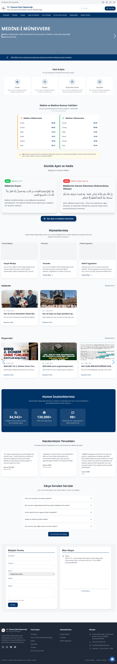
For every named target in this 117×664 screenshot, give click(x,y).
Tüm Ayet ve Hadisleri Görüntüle (60, 219)
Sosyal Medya (64, 634)
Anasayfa (6, 15)
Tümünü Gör (109, 286)
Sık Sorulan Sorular (60, 15)
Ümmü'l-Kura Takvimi (60, 111)
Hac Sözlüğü (46, 15)
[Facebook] (106, 2)
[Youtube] (110, 2)
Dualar (23, 15)
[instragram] (103, 2)
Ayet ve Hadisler (33, 15)
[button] (115, 36)
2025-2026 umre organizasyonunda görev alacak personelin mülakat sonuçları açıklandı (41, 57)
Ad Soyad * (11, 556)
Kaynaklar (34, 644)
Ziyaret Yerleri (85, 15)
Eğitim (33, 641)
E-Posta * (11, 563)
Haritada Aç (86, 591)
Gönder (13, 605)
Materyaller (74, 15)
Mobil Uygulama (65, 641)
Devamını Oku (8, 322)
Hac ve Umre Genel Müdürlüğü (41, 637)
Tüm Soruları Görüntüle (58, 534)
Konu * (10, 571)
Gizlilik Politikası (90, 660)
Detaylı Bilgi (47, 275)
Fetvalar (15, 15)
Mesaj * (10, 586)
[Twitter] (114, 2)
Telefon (10, 578)
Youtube (63, 637)
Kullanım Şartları (101, 660)
